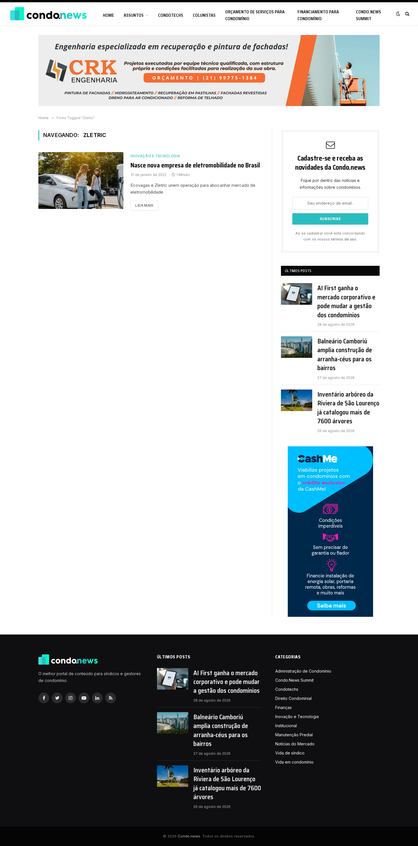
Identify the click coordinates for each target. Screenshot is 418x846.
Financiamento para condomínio (318, 15)
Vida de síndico (290, 752)
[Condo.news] (48, 14)
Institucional (286, 725)
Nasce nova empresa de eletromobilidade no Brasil (195, 165)
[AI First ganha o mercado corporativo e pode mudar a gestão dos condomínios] (296, 294)
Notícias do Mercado (294, 743)
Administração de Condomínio (303, 671)
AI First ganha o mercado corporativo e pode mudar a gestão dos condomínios (346, 302)
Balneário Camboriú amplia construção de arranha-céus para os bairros (344, 355)
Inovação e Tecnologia (155, 156)
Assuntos (134, 15)
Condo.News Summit (368, 15)
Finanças (283, 707)
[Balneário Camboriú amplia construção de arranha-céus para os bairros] (296, 347)
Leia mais (144, 205)
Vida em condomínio (294, 762)
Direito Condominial (293, 698)
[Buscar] (406, 13)
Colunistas (204, 15)
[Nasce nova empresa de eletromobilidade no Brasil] (80, 180)
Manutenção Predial (294, 734)
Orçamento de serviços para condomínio (255, 15)
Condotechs (170, 15)
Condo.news (189, 836)
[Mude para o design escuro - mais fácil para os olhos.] (398, 13)
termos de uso (343, 239)
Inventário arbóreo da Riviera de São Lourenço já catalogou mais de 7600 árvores (348, 408)
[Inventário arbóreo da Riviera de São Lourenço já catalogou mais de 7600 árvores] (296, 400)
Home (108, 15)
